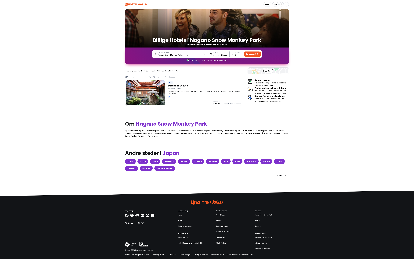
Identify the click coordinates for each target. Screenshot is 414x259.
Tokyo (130, 161)
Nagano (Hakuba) (164, 168)
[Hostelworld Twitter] (132, 215)
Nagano (183, 161)
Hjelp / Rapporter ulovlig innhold (190, 243)
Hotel (170, 82)
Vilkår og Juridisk (159, 255)
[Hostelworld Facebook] (127, 215)
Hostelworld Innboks (262, 248)
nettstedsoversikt (217, 255)
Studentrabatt (221, 243)
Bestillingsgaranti (222, 226)
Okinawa (132, 168)
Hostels (180, 215)
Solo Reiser (220, 237)
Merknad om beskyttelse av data (137, 255)
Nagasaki (213, 161)
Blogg (218, 220)
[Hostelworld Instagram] (137, 215)
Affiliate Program (261, 243)
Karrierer (258, 226)
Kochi (237, 161)
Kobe (226, 161)
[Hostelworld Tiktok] (152, 215)
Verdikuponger (185, 255)
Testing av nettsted (201, 255)
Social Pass (220, 215)
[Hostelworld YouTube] (142, 215)
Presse (257, 220)
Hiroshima (169, 161)
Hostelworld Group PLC (263, 215)
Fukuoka (146, 168)
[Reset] (204, 54)
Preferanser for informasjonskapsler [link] (240, 255)
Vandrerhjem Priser (223, 232)
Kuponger (172, 255)
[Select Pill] (281, 4)
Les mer (172, 77)
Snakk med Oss (183, 237)
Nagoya (266, 161)
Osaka (143, 161)
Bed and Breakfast (185, 226)
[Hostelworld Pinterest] (147, 215)
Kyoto (155, 161)
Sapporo (198, 161)
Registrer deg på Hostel (263, 237)
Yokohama (251, 161)
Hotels (180, 220)
